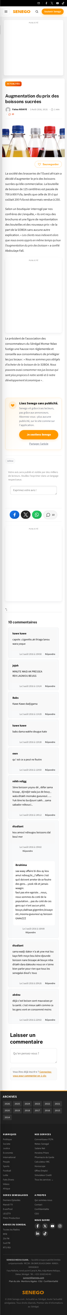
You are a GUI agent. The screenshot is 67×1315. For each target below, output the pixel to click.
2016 (47, 1110)
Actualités (13, 83)
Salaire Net (40, 1148)
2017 (37, 1110)
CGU (37, 1213)
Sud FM (6, 1243)
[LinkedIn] (38, 1234)
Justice (6, 1148)
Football (7, 1170)
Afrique (6, 1188)
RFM (5, 1234)
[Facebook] (46, 3)
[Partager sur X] (26, 515)
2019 (17, 1110)
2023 (37, 1103)
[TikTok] (63, 3)
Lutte (5, 1175)
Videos (6, 1184)
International (9, 1157)
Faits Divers (8, 1179)
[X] (45, 1226)
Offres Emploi (41, 1170)
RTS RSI (7, 1247)
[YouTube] (57, 3)
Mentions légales (29, 1281)
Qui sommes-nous (43, 1200)
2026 (7, 1103)
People (6, 1161)
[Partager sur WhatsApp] (37, 515)
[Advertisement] (33, 49)
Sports (6, 1166)
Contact (38, 1204)
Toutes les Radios (11, 1229)
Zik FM (6, 1238)
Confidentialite (42, 1209)
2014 (7, 1117)
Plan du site (14, 1281)
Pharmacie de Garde (44, 1157)
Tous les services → (44, 1179)
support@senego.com (33, 1277)
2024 (27, 1103)
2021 (57, 1103)
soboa (10, 461)
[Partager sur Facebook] (14, 515)
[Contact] (38, 3)
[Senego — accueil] (22, 11)
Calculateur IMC (42, 1161)
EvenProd (7, 1209)
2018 (27, 1110)
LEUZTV (7, 1213)
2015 (57, 1110)
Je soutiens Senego (39, 435)
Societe (6, 1144)
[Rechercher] (37, 11)
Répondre (50, 654)
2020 (7, 1110)
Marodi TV (8, 1204)
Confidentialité (51, 1281)
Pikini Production (11, 1218)
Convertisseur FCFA (44, 1139)
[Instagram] (60, 1226)
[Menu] (6, 11)
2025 (17, 1103)
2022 (47, 1103)
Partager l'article (38, 443)
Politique (7, 1139)
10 (13, 114)
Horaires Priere (42, 1152)
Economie (8, 1152)
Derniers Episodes (11, 1200)
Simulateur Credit (43, 1175)
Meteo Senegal (42, 1144)
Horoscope (40, 1166)
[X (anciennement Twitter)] (52, 3)
